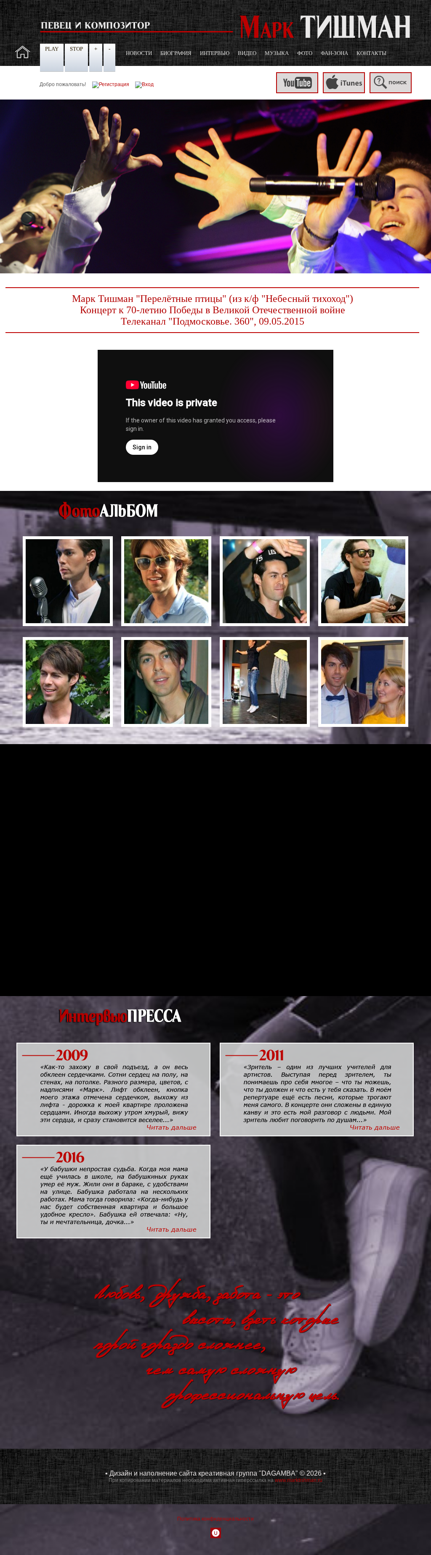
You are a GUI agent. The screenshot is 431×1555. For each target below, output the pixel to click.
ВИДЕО (247, 53)
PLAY (52, 49)
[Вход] (144, 84)
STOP (76, 49)
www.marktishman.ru (298, 1480)
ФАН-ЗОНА (334, 53)
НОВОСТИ (139, 53)
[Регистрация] (110, 84)
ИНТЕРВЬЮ (214, 53)
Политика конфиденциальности (215, 1519)
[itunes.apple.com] (344, 91)
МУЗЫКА (277, 53)
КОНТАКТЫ (371, 53)
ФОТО (304, 53)
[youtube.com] (297, 91)
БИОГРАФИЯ (176, 53)
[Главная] (22, 57)
